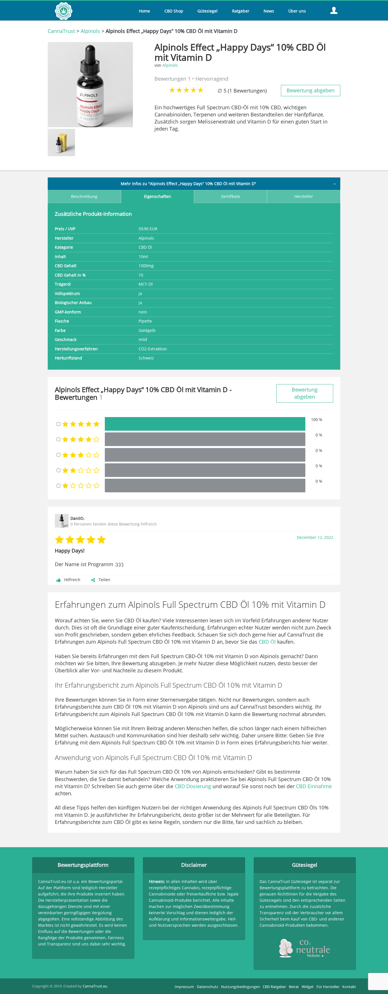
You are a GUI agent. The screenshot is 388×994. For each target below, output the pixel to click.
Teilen (104, 579)
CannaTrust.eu (95, 986)
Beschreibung (84, 196)
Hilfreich (72, 579)
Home (144, 11)
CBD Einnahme (314, 786)
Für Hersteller (327, 986)
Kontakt (349, 986)
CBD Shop (173, 11)
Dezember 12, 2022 (315, 537)
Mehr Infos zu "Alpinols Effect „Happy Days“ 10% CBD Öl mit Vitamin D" (188, 183)
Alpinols (90, 31)
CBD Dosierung (193, 786)
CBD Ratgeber (274, 986)
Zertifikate (230, 196)
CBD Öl (267, 641)
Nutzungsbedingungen (240, 986)
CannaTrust (61, 31)
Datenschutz (207, 986)
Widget (308, 986)
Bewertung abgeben (311, 90)
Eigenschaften (157, 196)
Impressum (184, 986)
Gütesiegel (207, 11)
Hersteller (303, 196)
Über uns (297, 11)
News (269, 11)
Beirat (294, 986)
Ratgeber (240, 11)
